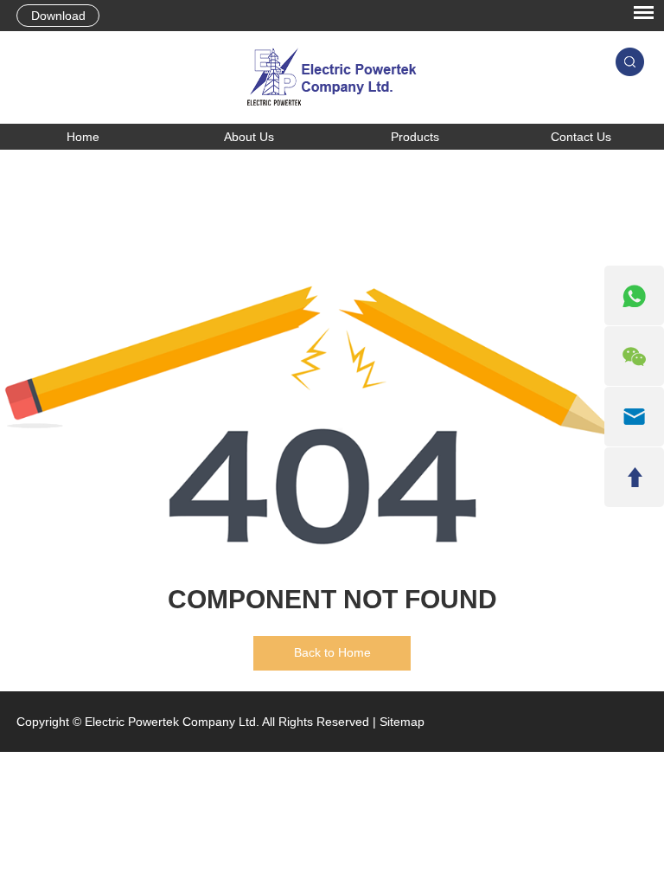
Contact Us (581, 137)
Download (58, 15)
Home (83, 137)
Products (415, 137)
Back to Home (332, 652)
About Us (249, 137)
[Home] (332, 77)
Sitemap (402, 722)
